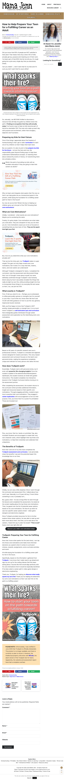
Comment (6, 707)
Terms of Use (46, 771)
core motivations (8, 207)
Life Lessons (34, 762)
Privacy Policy (28, 771)
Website (5, 739)
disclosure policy (7, 37)
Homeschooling (10, 34)
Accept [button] (34, 777)
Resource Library (43, 762)
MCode (31, 655)
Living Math (42, 761)
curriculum (29, 142)
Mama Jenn (33, 767)
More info (29, 777)
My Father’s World (21, 761)
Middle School (20, 676)
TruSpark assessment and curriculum (15, 452)
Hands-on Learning (33, 761)
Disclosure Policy (37, 771)
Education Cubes (51, 761)
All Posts (16, 771)
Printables (13, 761)
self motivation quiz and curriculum (27, 310)
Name (4, 726)
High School (13, 676)
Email (4, 733)
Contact (22, 771)
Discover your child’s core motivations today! (21, 529)
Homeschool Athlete (24, 762)
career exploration (8, 396)
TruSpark (26, 261)
